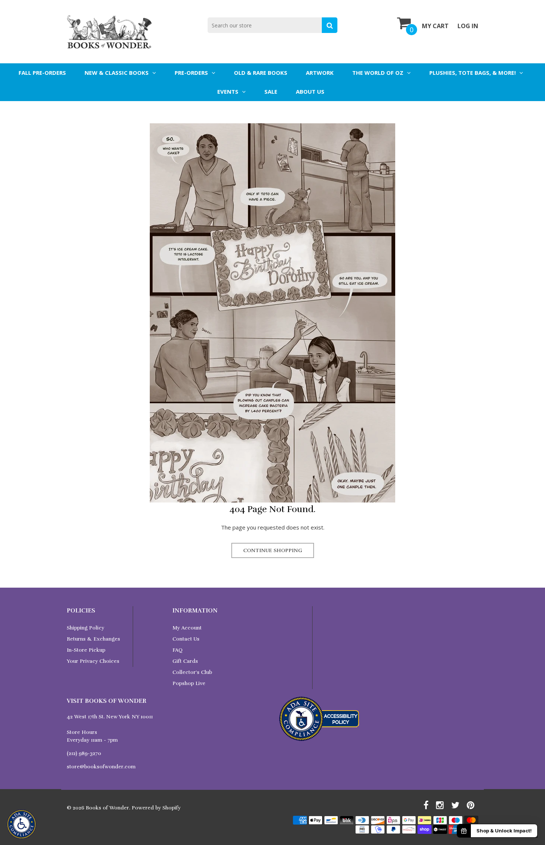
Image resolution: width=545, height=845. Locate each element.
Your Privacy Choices (93, 661)
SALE (270, 91)
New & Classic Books (117, 72)
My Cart (435, 26)
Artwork (320, 72)
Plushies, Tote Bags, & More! (472, 72)
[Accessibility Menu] (21, 824)
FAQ (177, 650)
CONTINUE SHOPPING (272, 550)
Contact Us (185, 639)
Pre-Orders (191, 72)
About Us (310, 91)
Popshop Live (188, 683)
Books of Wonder (107, 808)
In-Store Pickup (86, 650)
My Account (187, 628)
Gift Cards (185, 661)
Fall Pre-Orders (42, 72)
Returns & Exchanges (93, 639)
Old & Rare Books (260, 72)
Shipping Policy (85, 628)
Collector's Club (192, 672)
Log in (468, 26)
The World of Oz (377, 72)
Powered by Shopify (156, 808)
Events (227, 91)
